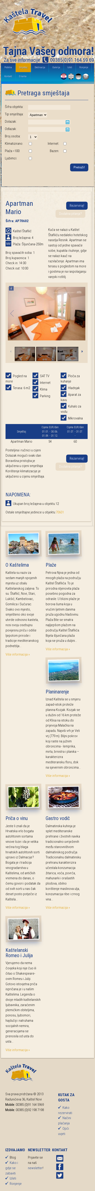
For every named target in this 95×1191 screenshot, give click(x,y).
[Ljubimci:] (30, 159)
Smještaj (23, 67)
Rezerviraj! (77, 206)
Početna (8, 67)
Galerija (56, 67)
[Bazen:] (64, 151)
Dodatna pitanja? (70, 214)
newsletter (35, 1168)
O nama (23, 76)
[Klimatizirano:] (30, 144)
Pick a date (67, 122)
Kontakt (8, 76)
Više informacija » (18, 654)
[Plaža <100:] (30, 151)
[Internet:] (64, 144)
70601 (60, 512)
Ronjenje (83, 67)
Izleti (69, 67)
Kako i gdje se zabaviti (11, 1168)
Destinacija (40, 67)
